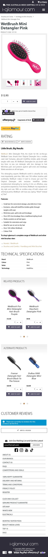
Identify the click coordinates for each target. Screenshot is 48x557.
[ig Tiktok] (31, 450)
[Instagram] (21, 450)
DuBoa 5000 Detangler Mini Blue (33, 376)
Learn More (9, 113)
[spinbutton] (7, 101)
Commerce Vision (28, 550)
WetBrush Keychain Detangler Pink (33, 309)
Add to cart (31, 101)
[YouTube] (26, 450)
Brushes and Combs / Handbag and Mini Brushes (23, 246)
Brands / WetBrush (11, 244)
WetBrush (4, 154)
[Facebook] (16, 450)
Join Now (36, 445)
